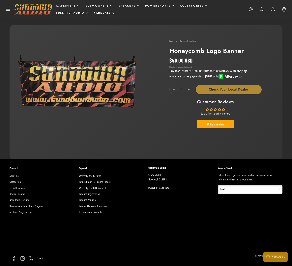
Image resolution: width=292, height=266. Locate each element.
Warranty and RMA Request (92, 188)
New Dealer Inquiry (19, 199)
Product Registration (89, 194)
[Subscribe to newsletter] (279, 189)
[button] (8, 9)
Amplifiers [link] (66, 6)
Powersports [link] (158, 6)
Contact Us (15, 181)
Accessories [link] (192, 6)
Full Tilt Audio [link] (70, 13)
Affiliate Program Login (21, 212)
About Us (14, 175)
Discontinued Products (90, 212)
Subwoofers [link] (97, 6)
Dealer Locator (17, 194)
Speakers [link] (127, 6)
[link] (250, 9)
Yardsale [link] (102, 13)
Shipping (172, 67)
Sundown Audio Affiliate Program (26, 206)
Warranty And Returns (90, 175)
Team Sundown (17, 188)
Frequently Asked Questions (93, 206)
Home (171, 41)
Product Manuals (87, 199)
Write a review (215, 124)
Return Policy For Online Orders (95, 181)
